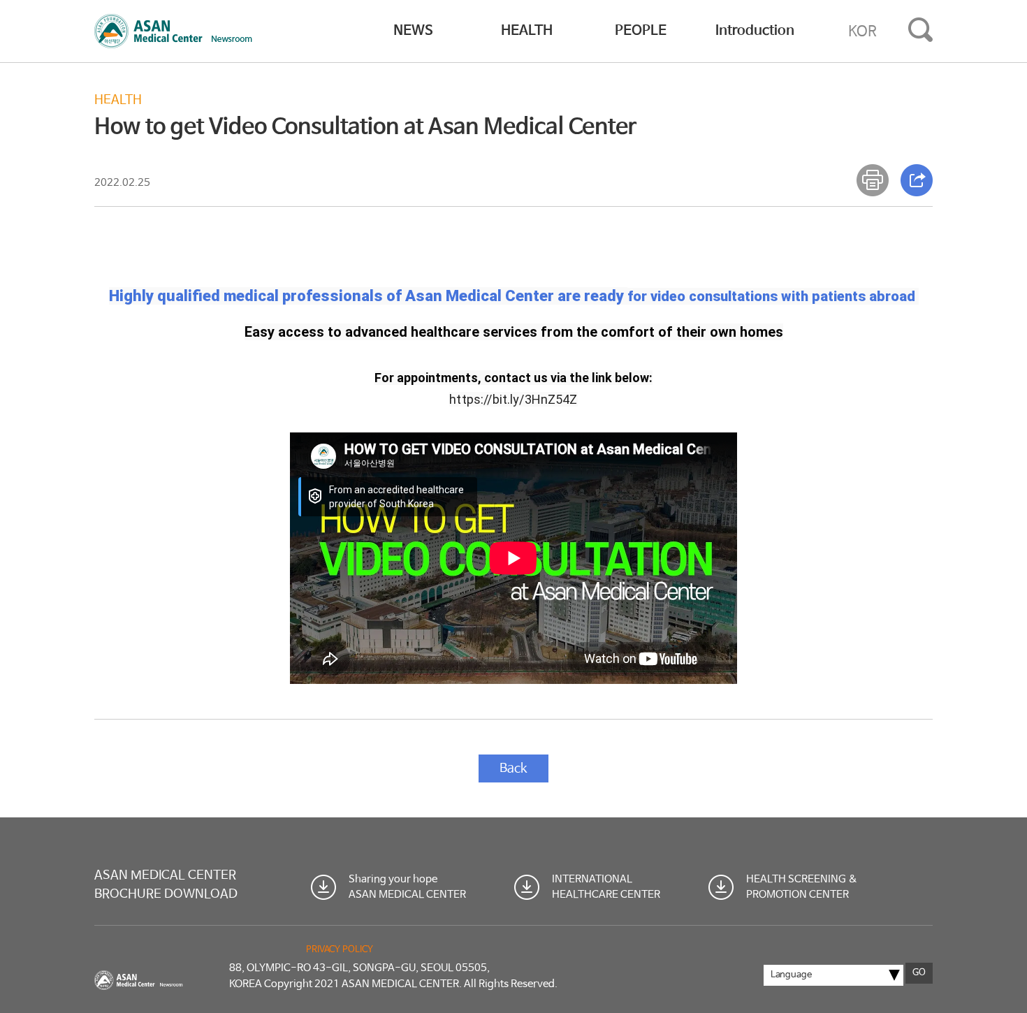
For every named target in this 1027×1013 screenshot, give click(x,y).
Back (513, 768)
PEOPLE (641, 31)
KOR (862, 31)
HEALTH (527, 31)
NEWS (413, 31)
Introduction (754, 31)
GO (919, 973)
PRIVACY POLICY (339, 950)
